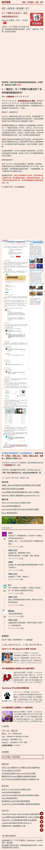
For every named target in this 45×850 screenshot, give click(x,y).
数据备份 (22, 478)
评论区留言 (8, 465)
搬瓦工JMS (33, 456)
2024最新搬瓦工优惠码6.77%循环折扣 (17, 707)
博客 (13, 478)
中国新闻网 (10, 96)
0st (20, 739)
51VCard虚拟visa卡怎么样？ (12, 770)
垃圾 (37, 2)
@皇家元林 (12, 622)
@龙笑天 (11, 553)
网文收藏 (19, 8)
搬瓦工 (4, 733)
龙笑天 (10, 533)
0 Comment (34, 653)
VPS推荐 (30, 2)
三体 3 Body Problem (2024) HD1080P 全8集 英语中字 (21, 814)
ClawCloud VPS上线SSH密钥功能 (15, 688)
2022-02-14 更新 (8, 20)
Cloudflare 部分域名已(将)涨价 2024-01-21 (17, 823)
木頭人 (10, 550)
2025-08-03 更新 (19, 672)
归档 (23, 2)
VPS (23, 473)
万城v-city (16, 456)
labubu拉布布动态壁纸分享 (11, 506)
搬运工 (17, 478)
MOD (15, 550)
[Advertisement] (22, 57)
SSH (30, 682)
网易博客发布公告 (24, 101)
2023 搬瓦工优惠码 (22, 721)
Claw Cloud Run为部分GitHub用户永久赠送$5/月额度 (20, 509)
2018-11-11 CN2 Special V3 (29, 662)
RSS (7, 731)
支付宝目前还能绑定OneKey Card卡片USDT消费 (18, 773)
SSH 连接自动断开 (38, 682)
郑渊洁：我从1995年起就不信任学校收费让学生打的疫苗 (21, 485)
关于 (41, 2)
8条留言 (25, 20)
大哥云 (7, 456)
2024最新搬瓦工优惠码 (36, 721)
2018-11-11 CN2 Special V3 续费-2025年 (16, 503)
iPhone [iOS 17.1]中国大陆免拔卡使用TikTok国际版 (19, 820)
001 (5, 23)
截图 (33, 101)
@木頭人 (11, 565)
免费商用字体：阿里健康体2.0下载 (13, 826)
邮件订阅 (14, 731)
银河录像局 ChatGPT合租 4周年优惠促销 (16, 801)
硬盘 (27, 478)
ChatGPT (5, 742)
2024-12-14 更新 (19, 711)
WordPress (31, 840)
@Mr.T (10, 599)
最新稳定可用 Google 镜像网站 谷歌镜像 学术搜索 (19, 776)
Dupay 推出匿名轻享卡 (10, 513)
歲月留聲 (6, 2)
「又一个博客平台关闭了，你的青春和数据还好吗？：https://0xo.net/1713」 (20, 113)
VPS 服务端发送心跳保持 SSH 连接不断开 (18, 668)
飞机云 (25, 456)
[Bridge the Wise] (22, 523)
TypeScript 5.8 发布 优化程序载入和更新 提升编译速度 (21, 804)
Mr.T (9, 585)
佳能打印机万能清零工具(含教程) (13, 489)
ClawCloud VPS (29, 701)
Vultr (3, 736)
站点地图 (10, 842)
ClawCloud (20, 701)
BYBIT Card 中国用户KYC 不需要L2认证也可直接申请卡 (21, 767)
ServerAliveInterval (23, 682)
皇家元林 (11, 611)
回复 (21, 546)
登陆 (9, 640)
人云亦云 (8, 478)
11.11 (18, 662)
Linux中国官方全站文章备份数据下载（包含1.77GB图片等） (22, 492)
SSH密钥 (38, 701)
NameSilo (5, 739)
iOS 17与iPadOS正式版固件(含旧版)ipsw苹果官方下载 (20, 779)
